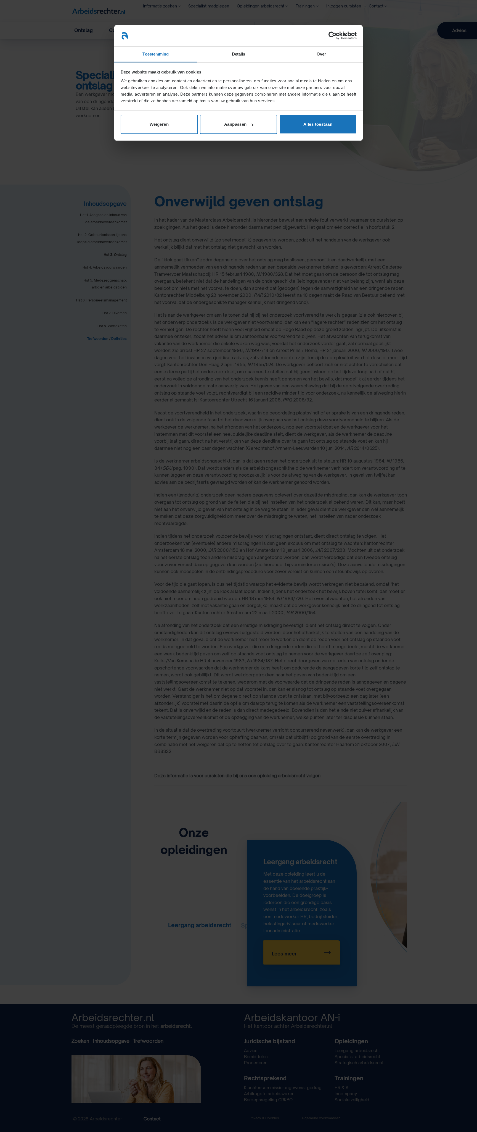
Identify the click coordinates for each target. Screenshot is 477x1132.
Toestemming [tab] (155, 54)
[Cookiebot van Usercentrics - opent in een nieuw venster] (332, 35)
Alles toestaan (317, 124)
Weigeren (159, 124)
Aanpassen (235, 124)
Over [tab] (321, 54)
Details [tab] (238, 54)
